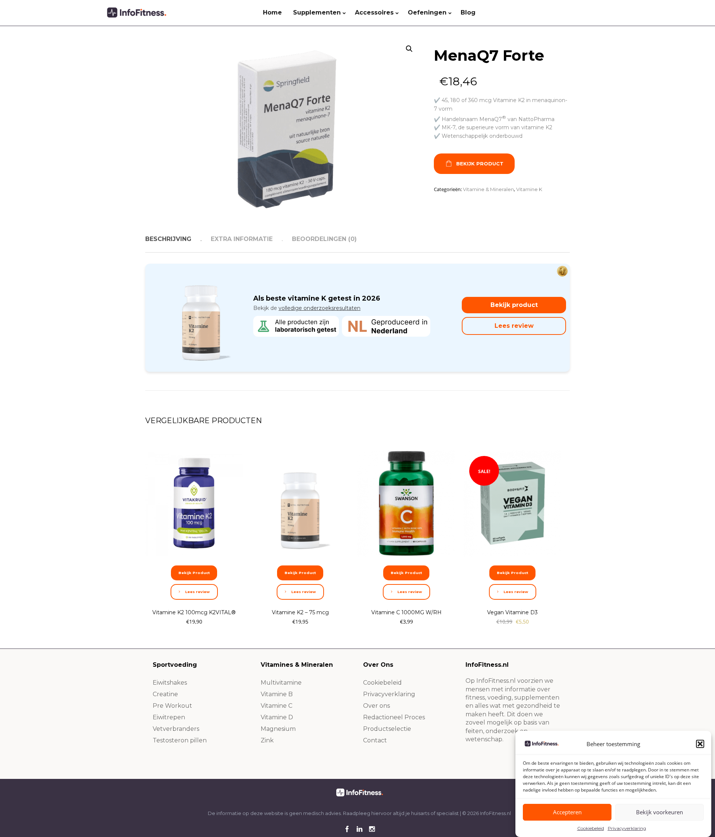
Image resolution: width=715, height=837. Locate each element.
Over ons (376, 705)
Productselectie (387, 728)
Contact (375, 740)
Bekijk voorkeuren (659, 812)
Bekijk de (306, 308)
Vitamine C (276, 705)
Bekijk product (514, 304)
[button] (700, 744)
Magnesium (278, 728)
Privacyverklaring (627, 828)
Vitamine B (277, 694)
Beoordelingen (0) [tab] (324, 238)
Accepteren (567, 812)
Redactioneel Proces (394, 717)
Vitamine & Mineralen (488, 189)
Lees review (514, 325)
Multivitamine (281, 682)
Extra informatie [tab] (242, 238)
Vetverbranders (176, 728)
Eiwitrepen (169, 717)
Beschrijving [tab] (168, 238)
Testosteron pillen (180, 740)
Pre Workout (172, 705)
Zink (267, 740)
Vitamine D (277, 717)
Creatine (165, 694)
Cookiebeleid (590, 828)
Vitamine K (529, 189)
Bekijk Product (479, 164)
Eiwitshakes (170, 682)
